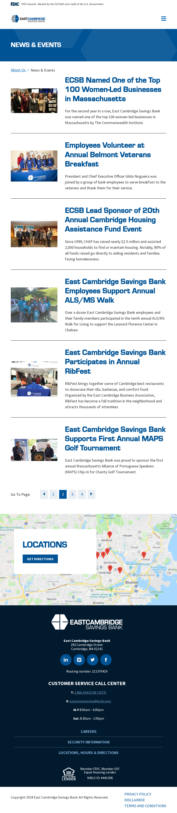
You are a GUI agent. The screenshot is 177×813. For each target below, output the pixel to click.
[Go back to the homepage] (87, 622)
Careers (88, 731)
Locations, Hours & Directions (89, 752)
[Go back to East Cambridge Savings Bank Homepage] (28, 18)
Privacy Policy (137, 794)
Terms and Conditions (145, 805)
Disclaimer (134, 799)
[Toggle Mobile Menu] (163, 18)
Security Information (88, 742)
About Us (18, 69)
